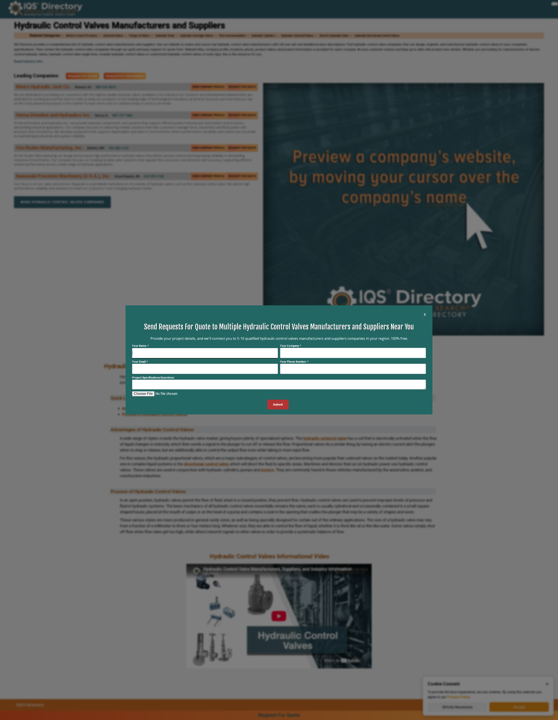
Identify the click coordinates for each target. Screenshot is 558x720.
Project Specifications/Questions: (153, 377)
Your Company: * (290, 346)
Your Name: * (140, 346)
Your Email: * (140, 361)
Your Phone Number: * (294, 361)
